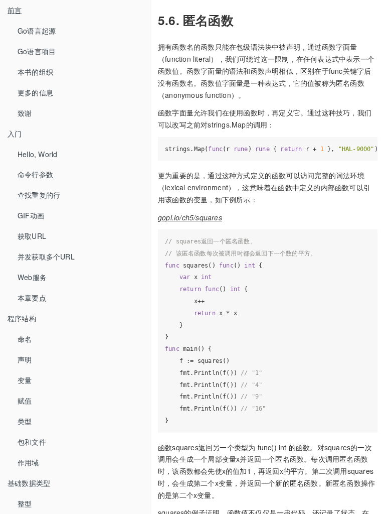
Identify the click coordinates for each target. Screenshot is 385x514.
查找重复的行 (39, 195)
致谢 (25, 113)
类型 (25, 421)
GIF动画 (31, 215)
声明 (25, 359)
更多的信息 (35, 92)
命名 (25, 339)
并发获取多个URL (46, 256)
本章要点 (32, 298)
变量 (25, 380)
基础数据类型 (29, 483)
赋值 (25, 401)
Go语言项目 (37, 51)
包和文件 (32, 442)
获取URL (32, 236)
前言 (15, 10)
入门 (15, 133)
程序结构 (22, 318)
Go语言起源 (37, 31)
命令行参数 (35, 174)
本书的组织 (35, 72)
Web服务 (32, 277)
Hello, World (37, 154)
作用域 (28, 462)
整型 (25, 503)
